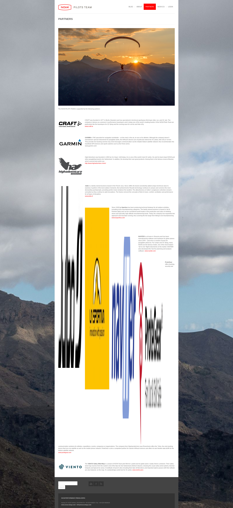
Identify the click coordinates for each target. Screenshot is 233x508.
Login (170, 7)
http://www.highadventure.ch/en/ (95, 163)
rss (101, 483)
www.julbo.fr (89, 196)
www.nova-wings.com (68, 504)
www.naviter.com (150, 251)
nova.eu (161, 7)
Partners (150, 7)
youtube (91, 483)
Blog (131, 7)
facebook (96, 483)
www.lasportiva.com (118, 218)
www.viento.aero (137, 470)
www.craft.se (89, 126)
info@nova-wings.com (84, 504)
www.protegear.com (64, 452)
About (139, 7)
